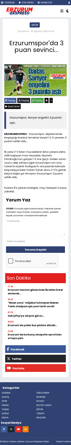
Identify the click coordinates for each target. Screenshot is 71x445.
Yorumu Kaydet (36, 249)
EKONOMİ (40, 396)
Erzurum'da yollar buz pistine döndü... (32, 325)
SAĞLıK (5, 413)
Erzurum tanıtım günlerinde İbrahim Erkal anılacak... (35, 291)
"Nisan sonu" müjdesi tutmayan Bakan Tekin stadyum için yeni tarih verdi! (33, 304)
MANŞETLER (46, 2)
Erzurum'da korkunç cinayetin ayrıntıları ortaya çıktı (35, 336)
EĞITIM (39, 409)
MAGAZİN (41, 417)
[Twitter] (11, 429)
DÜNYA (5, 417)
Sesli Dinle (13, 106)
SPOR (34, 25)
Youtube (18, 368)
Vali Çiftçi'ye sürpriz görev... (26, 316)
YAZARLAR (9, 2)
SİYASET (40, 401)
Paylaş (11, 100)
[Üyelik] (69, 2)
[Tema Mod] (67, 11)
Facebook (17, 349)
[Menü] (61, 11)
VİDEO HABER (42, 392)
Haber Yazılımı (63, 441)
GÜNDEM (6, 392)
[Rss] (26, 429)
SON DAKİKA (27, 2)
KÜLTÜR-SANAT (44, 405)
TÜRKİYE (40, 413)
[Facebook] (4, 429)
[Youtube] (18, 429)
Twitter (16, 359)
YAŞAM (5, 409)
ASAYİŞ (5, 396)
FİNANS (5, 405)
